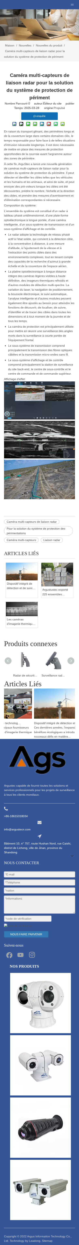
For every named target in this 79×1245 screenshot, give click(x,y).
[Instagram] (32, 954)
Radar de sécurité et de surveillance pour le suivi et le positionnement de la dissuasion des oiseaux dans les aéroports (25, 675)
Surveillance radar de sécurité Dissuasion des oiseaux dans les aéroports (54, 675)
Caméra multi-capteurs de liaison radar (32, 521)
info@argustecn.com (17, 829)
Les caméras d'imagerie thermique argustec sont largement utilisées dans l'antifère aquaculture (20, 622)
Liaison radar (51, 540)
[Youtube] (20, 954)
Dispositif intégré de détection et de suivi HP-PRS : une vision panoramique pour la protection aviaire (20, 586)
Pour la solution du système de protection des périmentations (36, 531)
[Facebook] (9, 954)
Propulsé (59, 108)
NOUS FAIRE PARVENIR (26, 934)
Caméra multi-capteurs (21, 540)
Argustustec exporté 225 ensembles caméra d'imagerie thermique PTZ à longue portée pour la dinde (56, 592)
